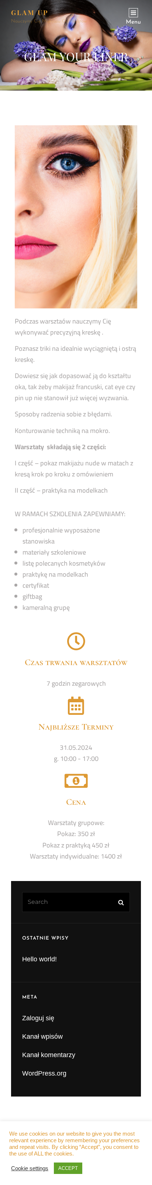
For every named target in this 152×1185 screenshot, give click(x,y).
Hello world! (39, 959)
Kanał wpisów (42, 1036)
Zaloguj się (38, 1018)
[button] (16, 24)
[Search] (121, 902)
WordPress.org (44, 1073)
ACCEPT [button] (68, 1168)
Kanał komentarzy (48, 1055)
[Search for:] (76, 901)
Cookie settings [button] (29, 1168)
